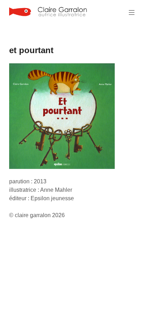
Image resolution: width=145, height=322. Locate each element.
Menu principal (131, 12)
